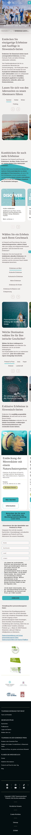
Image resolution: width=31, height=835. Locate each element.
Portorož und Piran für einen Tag (10, 765)
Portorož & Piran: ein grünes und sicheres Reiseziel (15, 749)
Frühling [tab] (15, 104)
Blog (2, 768)
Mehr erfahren (8, 219)
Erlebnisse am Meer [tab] (15, 268)
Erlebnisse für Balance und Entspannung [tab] (11, 290)
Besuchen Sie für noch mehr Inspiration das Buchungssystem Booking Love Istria (15, 516)
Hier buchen (11, 500)
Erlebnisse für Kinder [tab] (15, 285)
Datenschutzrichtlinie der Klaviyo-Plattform (15, 639)
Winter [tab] (23, 100)
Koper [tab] (25, 361)
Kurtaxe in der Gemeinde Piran (9, 741)
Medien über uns (5, 732)
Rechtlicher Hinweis (15, 806)
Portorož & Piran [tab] (9, 361)
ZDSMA (15, 830)
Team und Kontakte (6, 714)
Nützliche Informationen (7, 761)
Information (11, 506)
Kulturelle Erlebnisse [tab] (15, 272)
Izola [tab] (18, 361)
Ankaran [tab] (10, 366)
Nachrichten (4, 723)
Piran (5, 433)
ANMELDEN (15, 598)
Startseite (4, 31)
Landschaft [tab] (19, 366)
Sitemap (15, 822)
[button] (29, 2)
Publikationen (4, 726)
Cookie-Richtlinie (15, 814)
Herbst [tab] (16, 100)
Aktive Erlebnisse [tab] (15, 280)
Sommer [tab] (8, 100)
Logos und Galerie (6, 729)
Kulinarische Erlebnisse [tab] (15, 276)
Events (3, 758)
